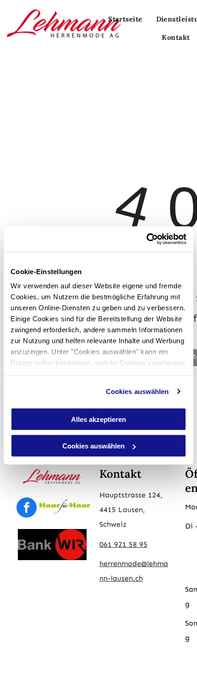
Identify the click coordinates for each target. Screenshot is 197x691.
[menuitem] (125, 19)
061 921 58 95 (123, 544)
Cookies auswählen (137, 391)
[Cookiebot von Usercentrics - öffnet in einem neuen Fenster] (146, 239)
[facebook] (26, 508)
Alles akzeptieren (98, 419)
